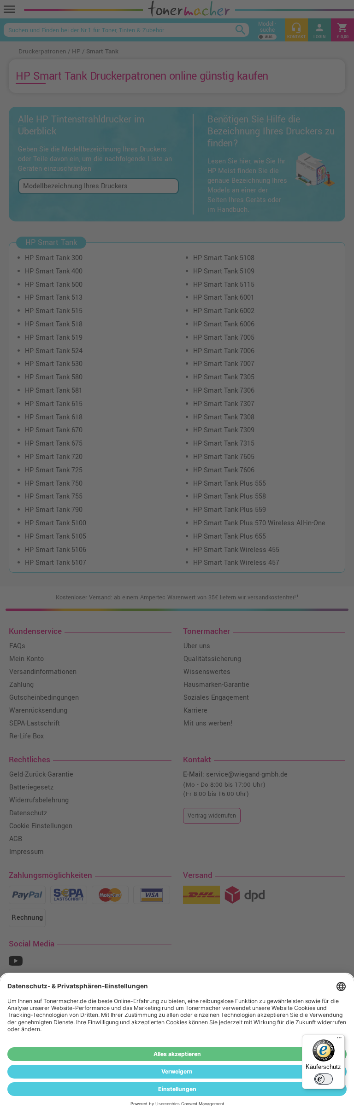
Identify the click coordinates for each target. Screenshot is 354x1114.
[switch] (323, 1079)
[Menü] (339, 1039)
